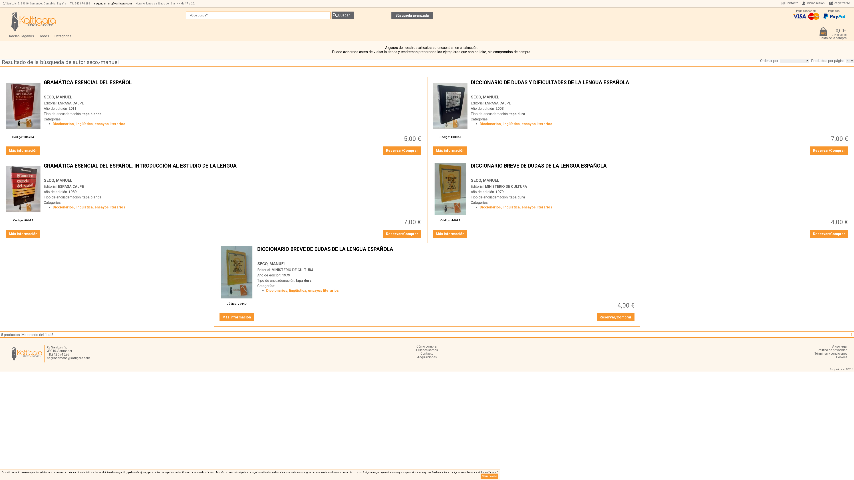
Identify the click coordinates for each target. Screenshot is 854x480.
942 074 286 (82, 3)
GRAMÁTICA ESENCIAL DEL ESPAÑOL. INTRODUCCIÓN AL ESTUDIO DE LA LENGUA (233, 169)
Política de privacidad (832, 350)
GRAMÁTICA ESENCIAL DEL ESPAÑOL (233, 86)
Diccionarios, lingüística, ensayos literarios (89, 124)
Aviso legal (839, 346)
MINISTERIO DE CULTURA (506, 186)
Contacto (792, 3)
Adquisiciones (427, 357)
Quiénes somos (427, 350)
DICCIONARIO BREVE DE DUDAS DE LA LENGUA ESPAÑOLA (660, 169)
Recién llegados (21, 36)
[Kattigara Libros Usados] (33, 22)
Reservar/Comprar (402, 150)
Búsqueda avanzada (412, 15)
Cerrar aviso (489, 476)
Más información (23, 150)
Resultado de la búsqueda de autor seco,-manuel (60, 62)
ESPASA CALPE (71, 103)
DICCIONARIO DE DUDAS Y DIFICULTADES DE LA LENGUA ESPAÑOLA (660, 86)
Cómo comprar (427, 346)
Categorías (62, 36)
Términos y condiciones (830, 353)
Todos (44, 36)
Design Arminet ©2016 (841, 369)
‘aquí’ (494, 472)
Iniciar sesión (816, 3)
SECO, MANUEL (58, 97)
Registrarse (842, 3)
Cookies (841, 357)
